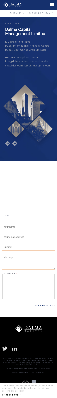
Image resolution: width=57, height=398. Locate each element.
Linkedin (15, 348)
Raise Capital (41, 13)
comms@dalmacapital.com (34, 65)
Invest (17, 13)
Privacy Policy (17, 360)
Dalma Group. (45, 368)
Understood (10, 395)
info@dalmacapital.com (19, 61)
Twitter (6, 348)
